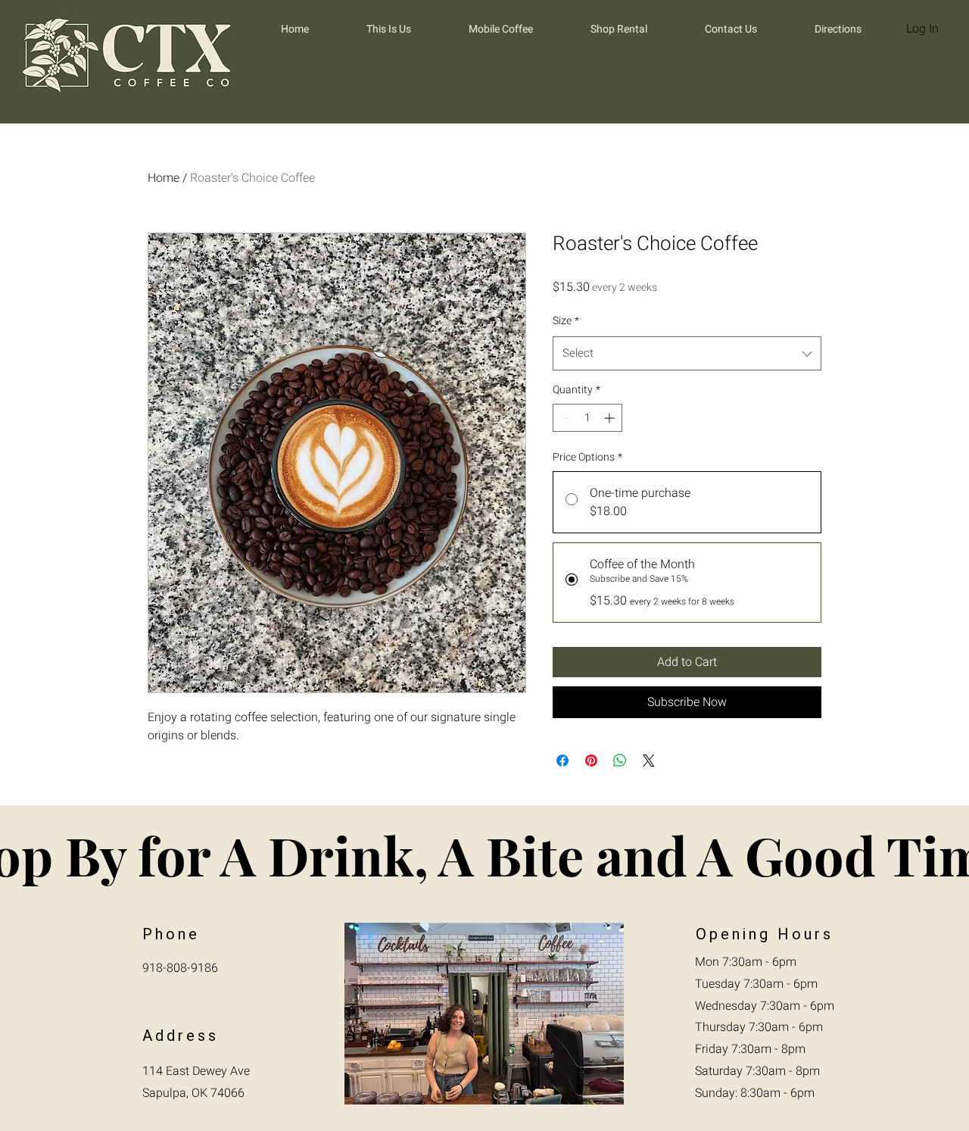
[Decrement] (564, 418)
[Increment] (610, 418)
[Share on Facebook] (562, 760)
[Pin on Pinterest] (591, 760)
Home (163, 178)
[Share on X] (649, 760)
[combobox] (687, 353)
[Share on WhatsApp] (620, 760)
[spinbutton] (587, 418)
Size (566, 321)
